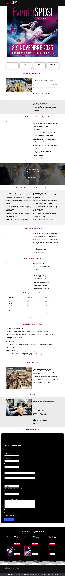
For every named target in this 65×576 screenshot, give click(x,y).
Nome (5, 475)
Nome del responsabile (8, 471)
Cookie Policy (19, 568)
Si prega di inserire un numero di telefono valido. (13, 488)
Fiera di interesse (7, 453)
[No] (63, 574)
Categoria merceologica (8, 464)
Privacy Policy (13, 568)
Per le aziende (53, 2)
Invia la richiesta (9, 519)
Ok (57, 574)
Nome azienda (7, 458)
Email (5, 491)
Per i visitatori (45, 2)
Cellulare (6, 484)
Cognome (6, 480)
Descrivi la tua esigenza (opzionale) (10, 499)
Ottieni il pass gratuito (35, 2)
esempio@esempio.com (8, 495)
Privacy (5, 511)
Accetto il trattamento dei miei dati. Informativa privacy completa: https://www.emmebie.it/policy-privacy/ (16, 515)
